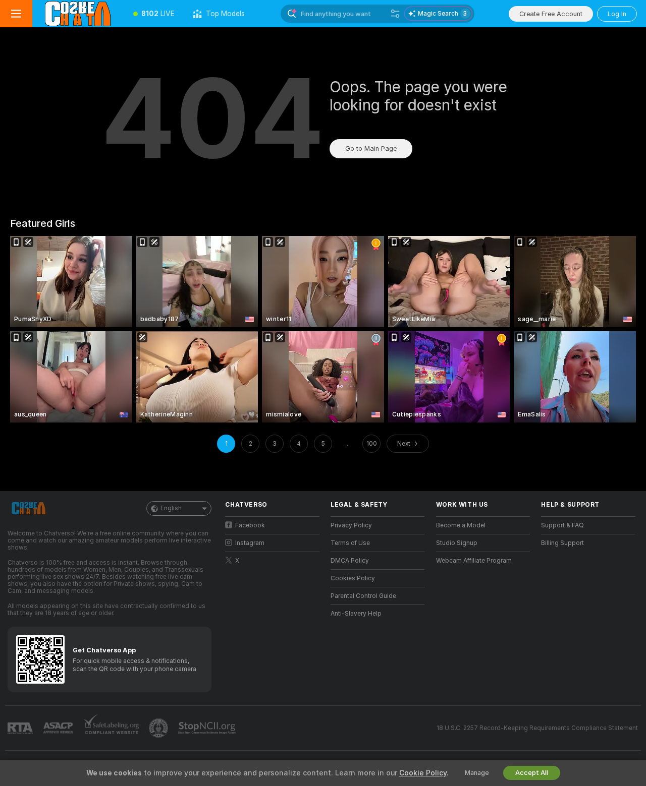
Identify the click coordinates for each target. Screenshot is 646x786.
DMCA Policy (350, 560)
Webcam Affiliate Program (474, 560)
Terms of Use (350, 543)
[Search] (395, 14)
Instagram (249, 543)
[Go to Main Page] (78, 13)
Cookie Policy (423, 773)
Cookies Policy (353, 578)
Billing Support (562, 543)
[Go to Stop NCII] (208, 728)
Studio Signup (456, 543)
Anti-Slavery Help (356, 613)
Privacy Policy (351, 525)
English (171, 508)
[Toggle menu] (16, 13)
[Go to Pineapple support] (159, 728)
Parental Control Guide (363, 595)
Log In (617, 14)
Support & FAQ (562, 525)
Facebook (250, 525)
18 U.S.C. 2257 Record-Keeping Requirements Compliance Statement (537, 728)
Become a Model (461, 525)
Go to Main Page (371, 148)
